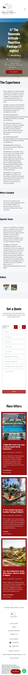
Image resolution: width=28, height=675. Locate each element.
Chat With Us (15, 671)
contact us (14, 634)
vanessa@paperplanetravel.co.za (14, 654)
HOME (14, 627)
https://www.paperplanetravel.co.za (14, 266)
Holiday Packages (14, 630)
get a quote (14, 72)
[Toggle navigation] (25, 9)
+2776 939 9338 (14, 658)
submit (14, 391)
